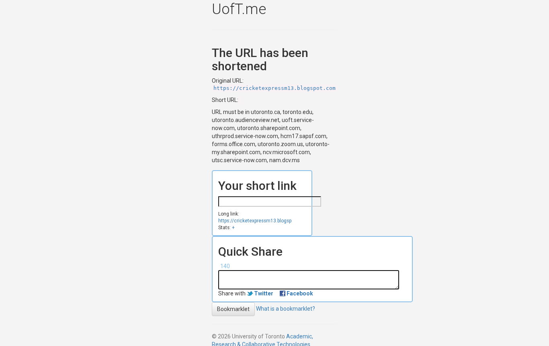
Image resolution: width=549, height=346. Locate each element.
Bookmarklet (233, 309)
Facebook (300, 293)
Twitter (263, 293)
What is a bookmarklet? (285, 308)
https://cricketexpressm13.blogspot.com (274, 88)
